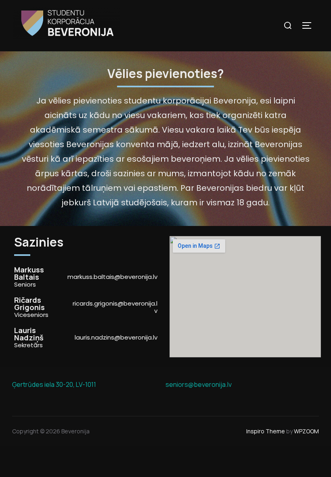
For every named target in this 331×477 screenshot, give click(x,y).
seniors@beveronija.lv (199, 384)
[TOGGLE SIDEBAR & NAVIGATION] (310, 25)
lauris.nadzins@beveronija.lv (116, 337)
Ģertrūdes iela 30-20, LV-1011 (54, 384)
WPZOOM (306, 431)
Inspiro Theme (265, 431)
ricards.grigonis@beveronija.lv (115, 307)
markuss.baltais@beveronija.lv (112, 276)
